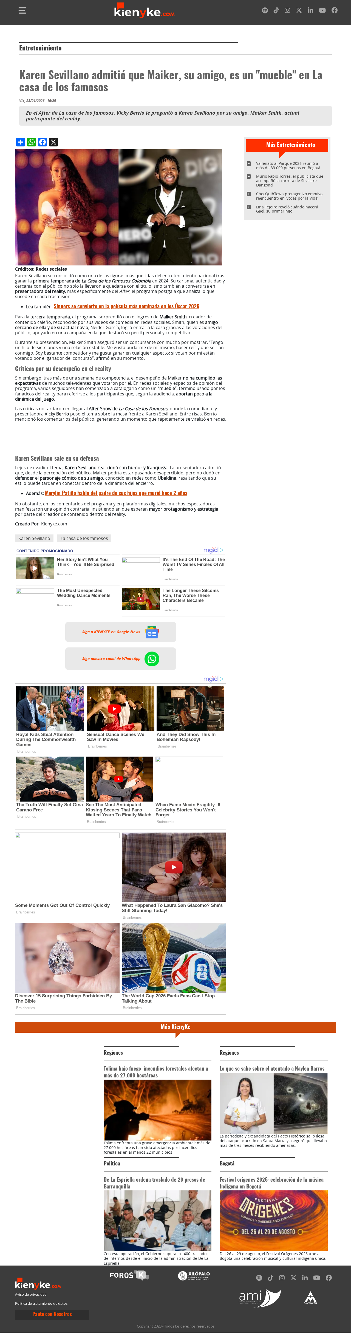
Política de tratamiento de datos (41, 1303)
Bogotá (227, 1164)
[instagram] (287, 11)
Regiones (113, 1053)
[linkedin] (310, 11)
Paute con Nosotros (52, 1314)
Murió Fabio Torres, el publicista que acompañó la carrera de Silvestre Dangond (289, 181)
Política (112, 1164)
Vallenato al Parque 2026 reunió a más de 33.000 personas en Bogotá (288, 165)
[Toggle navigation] (22, 10)
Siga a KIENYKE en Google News (111, 632)
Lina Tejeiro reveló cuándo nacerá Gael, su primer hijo (287, 209)
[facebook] (335, 11)
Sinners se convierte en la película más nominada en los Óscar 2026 (126, 306)
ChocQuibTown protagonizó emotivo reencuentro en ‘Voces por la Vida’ (289, 196)
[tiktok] (276, 11)
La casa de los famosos (84, 538)
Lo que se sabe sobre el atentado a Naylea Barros (272, 1069)
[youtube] (322, 11)
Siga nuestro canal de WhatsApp (111, 658)
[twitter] (299, 11)
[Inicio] (144, 10)
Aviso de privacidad (31, 1294)
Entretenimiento (40, 48)
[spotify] (265, 11)
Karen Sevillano (34, 538)
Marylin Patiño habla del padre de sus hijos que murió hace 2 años (116, 493)
